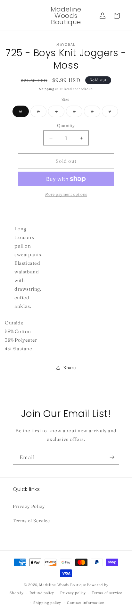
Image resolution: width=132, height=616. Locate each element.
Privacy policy (73, 592)
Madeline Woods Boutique (62, 585)
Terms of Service (31, 520)
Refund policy (41, 592)
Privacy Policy (29, 506)
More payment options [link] (66, 194)
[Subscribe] (112, 457)
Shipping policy (47, 602)
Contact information (85, 602)
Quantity (66, 125)
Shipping (46, 89)
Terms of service (107, 592)
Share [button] (69, 367)
